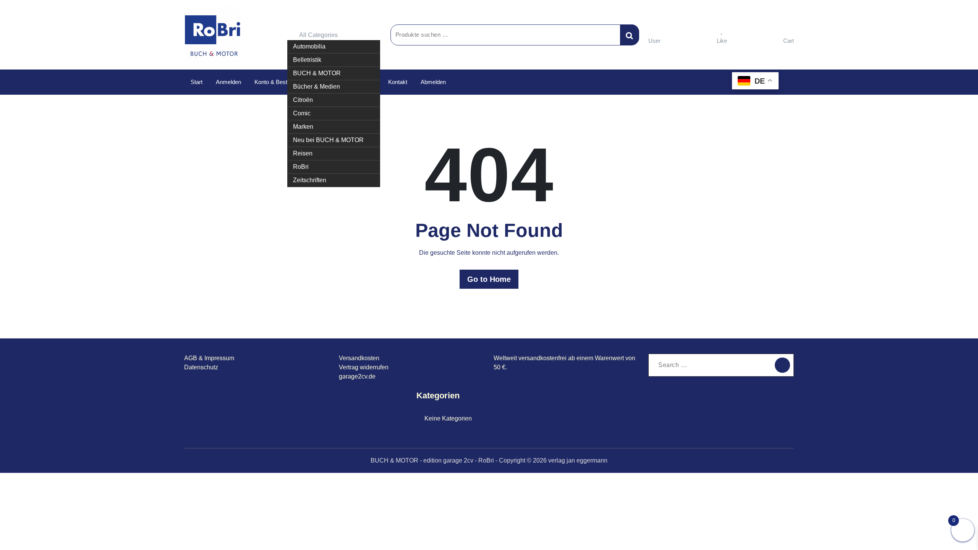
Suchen (629, 34)
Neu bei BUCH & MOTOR (328, 140)
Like (722, 40)
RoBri (301, 166)
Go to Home (489, 279)
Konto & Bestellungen (281, 82)
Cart (788, 40)
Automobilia (309, 46)
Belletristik (307, 60)
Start (196, 82)
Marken (303, 126)
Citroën (303, 100)
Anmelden (228, 82)
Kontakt (397, 82)
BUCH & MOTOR (317, 73)
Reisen (303, 153)
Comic (302, 113)
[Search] (782, 365)
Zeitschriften (309, 180)
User (654, 40)
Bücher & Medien (316, 86)
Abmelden (433, 82)
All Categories (318, 35)
